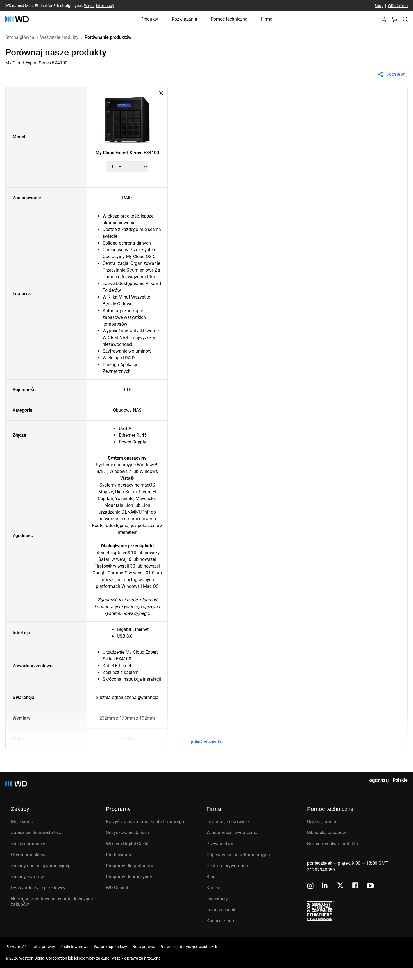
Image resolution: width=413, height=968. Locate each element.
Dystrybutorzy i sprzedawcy (38, 887)
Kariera (213, 887)
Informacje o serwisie (227, 821)
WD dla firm (398, 5)
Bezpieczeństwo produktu (332, 843)
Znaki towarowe (74, 946)
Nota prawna (143, 946)
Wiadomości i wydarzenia (231, 832)
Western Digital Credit (127, 843)
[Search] (405, 19)
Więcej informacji (99, 5)
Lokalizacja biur (222, 910)
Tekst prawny (43, 946)
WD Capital (117, 887)
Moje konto (22, 821)
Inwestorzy (217, 899)
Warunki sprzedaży (110, 946)
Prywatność (15, 946)
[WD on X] (340, 885)
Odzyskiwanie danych (127, 832)
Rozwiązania (184, 19)
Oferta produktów (28, 854)
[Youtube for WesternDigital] (370, 886)
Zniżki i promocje (28, 843)
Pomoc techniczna (229, 19)
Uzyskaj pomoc (322, 821)
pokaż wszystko (207, 742)
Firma (267, 19)
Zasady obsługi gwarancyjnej (40, 865)
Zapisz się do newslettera (36, 832)
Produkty (149, 19)
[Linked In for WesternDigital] (325, 886)
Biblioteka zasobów (326, 832)
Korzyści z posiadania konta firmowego (145, 821)
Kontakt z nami (221, 921)
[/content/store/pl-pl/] (17, 19)
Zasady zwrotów (27, 876)
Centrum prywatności (227, 865)
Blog (210, 876)
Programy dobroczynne (129, 876)
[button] (383, 21)
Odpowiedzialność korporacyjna (238, 854)
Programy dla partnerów (130, 865)
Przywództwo (219, 843)
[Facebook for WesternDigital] (355, 886)
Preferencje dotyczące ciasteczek (188, 946)
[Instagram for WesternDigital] (310, 886)
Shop (379, 5)
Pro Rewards (118, 854)
